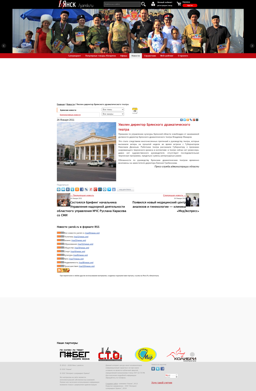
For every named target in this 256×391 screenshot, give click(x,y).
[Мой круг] (104, 189)
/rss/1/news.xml (81, 236)
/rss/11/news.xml (85, 244)
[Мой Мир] (197, 120)
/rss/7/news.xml (76, 259)
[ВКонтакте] (181, 120)
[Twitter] (184, 120)
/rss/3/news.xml (82, 248)
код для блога (125, 189)
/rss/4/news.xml (78, 251)
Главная (61, 104)
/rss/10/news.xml (87, 266)
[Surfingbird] (109, 189)
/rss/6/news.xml (80, 255)
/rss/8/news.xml (86, 262)
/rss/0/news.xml (92, 233)
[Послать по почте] (63, 189)
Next (252, 45)
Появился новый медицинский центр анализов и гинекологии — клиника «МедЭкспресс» (165, 206)
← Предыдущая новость (82, 195)
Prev (3, 45)
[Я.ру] (91, 189)
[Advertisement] (128, 79)
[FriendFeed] (114, 189)
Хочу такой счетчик (161, 382)
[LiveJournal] (190, 120)
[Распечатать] (58, 189)
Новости (71, 104)
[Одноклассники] (187, 120)
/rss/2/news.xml (78, 240)
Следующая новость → (174, 195)
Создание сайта (112, 384)
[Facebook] (81, 189)
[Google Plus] (194, 120)
